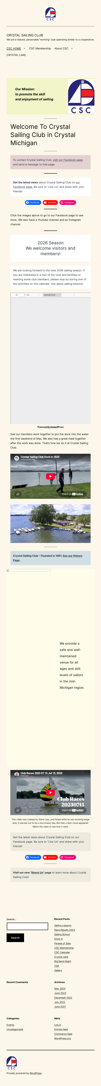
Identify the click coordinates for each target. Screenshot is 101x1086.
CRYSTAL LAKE (16, 55)
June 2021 (60, 1006)
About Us (37, 872)
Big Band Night (62, 961)
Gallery (58, 970)
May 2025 (59, 988)
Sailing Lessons (62, 925)
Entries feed (61, 1029)
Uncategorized (15, 1029)
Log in (57, 1024)
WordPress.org (62, 1038)
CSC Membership (40, 48)
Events (10, 1024)
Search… (12, 919)
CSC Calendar (62, 952)
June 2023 (60, 993)
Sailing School (62, 934)
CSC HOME (14, 48)
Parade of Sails (62, 943)
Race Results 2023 (64, 930)
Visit (56, 966)
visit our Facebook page (68, 160)
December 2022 (63, 997)
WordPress (36, 1073)
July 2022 (59, 1002)
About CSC (61, 48)
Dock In (58, 938)
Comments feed (63, 1034)
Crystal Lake (61, 956)
